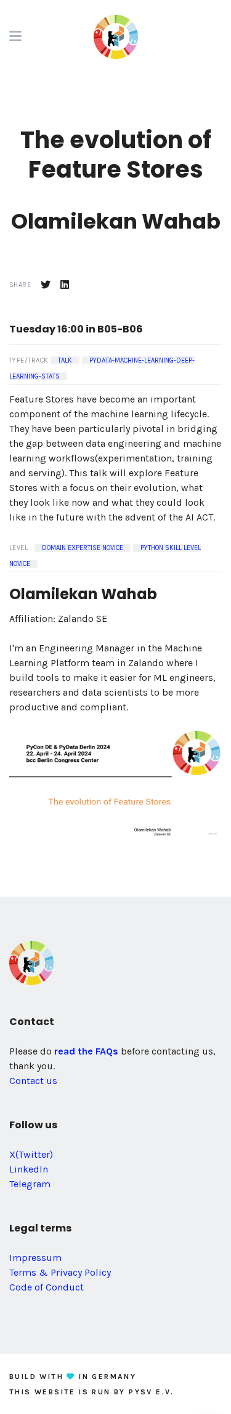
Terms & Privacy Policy (60, 1272)
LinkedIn (28, 1169)
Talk (65, 360)
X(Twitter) (31, 1154)
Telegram (30, 1184)
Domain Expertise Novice (82, 548)
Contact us (33, 1080)
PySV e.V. (151, 1392)
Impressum (35, 1257)
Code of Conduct (46, 1287)
